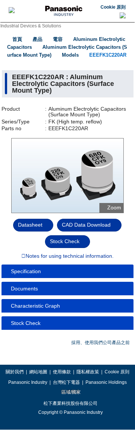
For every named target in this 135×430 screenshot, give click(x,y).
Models (70, 55)
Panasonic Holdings (106, 382)
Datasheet (30, 225)
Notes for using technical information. (70, 256)
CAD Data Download (86, 225)
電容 (58, 39)
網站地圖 (38, 371)
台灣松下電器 (66, 382)
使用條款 (62, 371)
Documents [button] (24, 288)
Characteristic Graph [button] (35, 305)
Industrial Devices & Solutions (30, 26)
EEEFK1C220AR (107, 55)
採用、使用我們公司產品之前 (100, 342)
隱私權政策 (87, 371)
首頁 (17, 39)
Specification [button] (26, 271)
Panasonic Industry (27, 382)
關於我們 (15, 371)
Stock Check (65, 241)
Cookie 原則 (113, 7)
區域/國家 (70, 392)
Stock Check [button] (25, 323)
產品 (37, 39)
